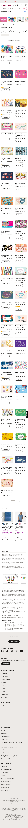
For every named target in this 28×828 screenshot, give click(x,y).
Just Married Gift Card (20, 278)
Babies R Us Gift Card (20, 351)
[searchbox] (11, 8)
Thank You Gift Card (6, 208)
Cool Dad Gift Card (6, 372)
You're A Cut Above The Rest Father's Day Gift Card (20, 421)
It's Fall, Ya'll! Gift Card (7, 490)
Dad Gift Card (18, 158)
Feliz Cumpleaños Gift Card (6, 159)
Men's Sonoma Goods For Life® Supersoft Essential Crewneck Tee (20, 528)
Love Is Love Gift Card (7, 278)
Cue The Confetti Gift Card (6, 82)
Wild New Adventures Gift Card (6, 397)
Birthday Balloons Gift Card (6, 57)
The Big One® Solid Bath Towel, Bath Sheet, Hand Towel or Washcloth (7, 528)
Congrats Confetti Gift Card (20, 82)
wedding (21, 590)
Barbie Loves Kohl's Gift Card (6, 232)
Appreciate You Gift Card (20, 444)
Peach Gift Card (19, 255)
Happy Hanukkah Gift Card (20, 468)
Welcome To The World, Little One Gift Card (20, 135)
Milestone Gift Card (6, 302)
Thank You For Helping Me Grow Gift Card (20, 326)
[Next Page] (17, 501)
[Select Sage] (7, 524)
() (9, 87)
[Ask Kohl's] (25, 8)
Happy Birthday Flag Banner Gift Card (6, 468)
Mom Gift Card (18, 231)
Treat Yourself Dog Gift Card (20, 110)
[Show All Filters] (3, 31)
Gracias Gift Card (5, 183)
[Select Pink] (20, 524)
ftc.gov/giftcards (22, 626)
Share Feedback (14, 641)
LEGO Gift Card (5, 444)
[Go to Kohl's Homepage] (7, 5)
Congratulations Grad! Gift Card (6, 256)
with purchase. (14, 1)
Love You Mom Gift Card (6, 326)
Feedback (26, 414)
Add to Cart (5, 63)
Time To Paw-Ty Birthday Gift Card (5, 420)
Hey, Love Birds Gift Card (20, 184)
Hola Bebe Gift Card (6, 351)
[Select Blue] (3, 524)
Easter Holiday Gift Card (19, 373)
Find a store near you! (6, 620)
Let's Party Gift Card (6, 110)
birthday (10, 610)
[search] (3, 8)
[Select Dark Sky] (16, 524)
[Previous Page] (9, 501)
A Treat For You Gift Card (20, 397)
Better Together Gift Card (20, 209)
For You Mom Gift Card (7, 133)
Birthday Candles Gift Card (20, 57)
